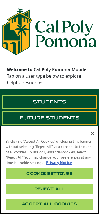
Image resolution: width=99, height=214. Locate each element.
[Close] (92, 133)
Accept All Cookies (49, 204)
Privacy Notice (59, 162)
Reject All (49, 189)
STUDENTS (49, 102)
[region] (49, 170)
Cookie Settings (49, 173)
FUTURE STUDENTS (49, 117)
